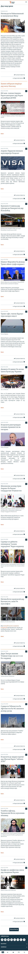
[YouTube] (13, 952)
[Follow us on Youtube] (8, 939)
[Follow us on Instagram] (11, 939)
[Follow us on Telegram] (18, 939)
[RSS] (21, 939)
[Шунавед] (8, 952)
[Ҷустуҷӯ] (24, 952)
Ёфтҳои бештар (14, 929)
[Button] (19, 75)
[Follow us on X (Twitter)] (14, 939)
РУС (19, 952)
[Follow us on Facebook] (5, 939)
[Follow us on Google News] (2, 939)
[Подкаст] (24, 939)
